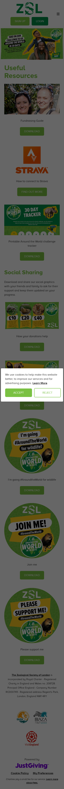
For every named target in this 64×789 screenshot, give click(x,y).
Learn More (40, 383)
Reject (47, 392)
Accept (18, 392)
